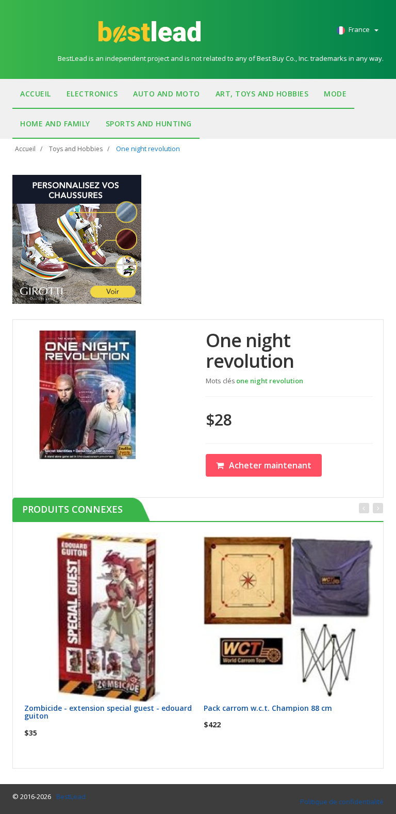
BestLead (71, 796)
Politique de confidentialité (342, 801)
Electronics (92, 94)
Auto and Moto (166, 94)
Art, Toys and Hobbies (262, 94)
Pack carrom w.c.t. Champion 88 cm (268, 708)
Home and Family (55, 123)
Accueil (35, 94)
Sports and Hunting (149, 123)
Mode (335, 94)
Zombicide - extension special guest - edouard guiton (108, 712)
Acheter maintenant (270, 465)
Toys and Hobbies (76, 148)
